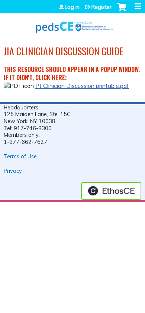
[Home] (72, 24)
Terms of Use (20, 156)
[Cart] (121, 11)
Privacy (13, 171)
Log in (72, 7)
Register (101, 7)
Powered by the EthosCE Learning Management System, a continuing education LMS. (111, 191)
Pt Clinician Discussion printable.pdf (82, 85)
